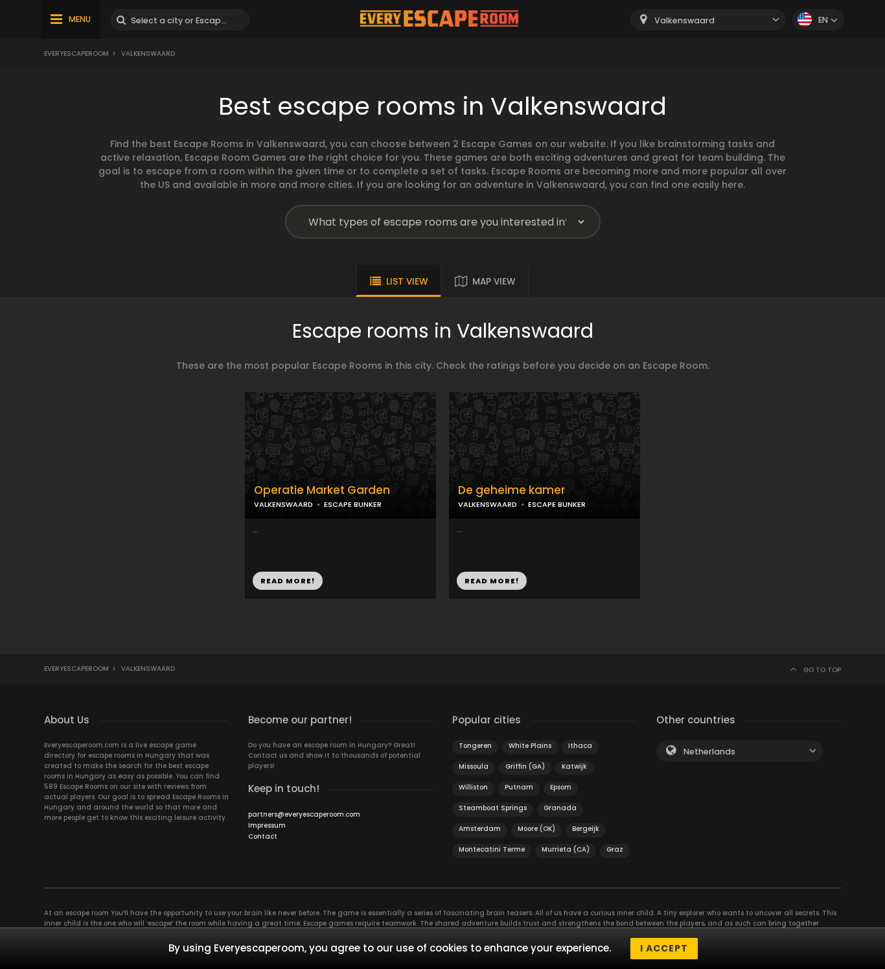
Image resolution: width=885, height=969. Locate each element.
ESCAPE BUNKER (353, 504)
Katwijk (574, 766)
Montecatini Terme (492, 849)
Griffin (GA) (525, 766)
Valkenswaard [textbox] (684, 20)
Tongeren (475, 746)
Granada (560, 808)
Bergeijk (585, 829)
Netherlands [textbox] (709, 751)
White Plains (530, 746)
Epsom (560, 787)
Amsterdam (480, 829)
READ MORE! (287, 581)
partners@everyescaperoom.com (304, 814)
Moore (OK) (536, 829)
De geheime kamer (511, 490)
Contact (262, 836)
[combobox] (708, 19)
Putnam (519, 787)
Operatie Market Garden (322, 490)
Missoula (473, 766)
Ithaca (580, 746)
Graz (614, 849)
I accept (664, 948)
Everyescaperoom (76, 53)
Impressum (267, 825)
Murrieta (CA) (566, 849)
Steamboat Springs (493, 808)
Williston (473, 787)
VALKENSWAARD (283, 504)
